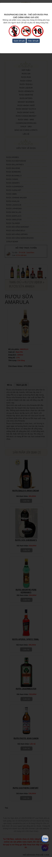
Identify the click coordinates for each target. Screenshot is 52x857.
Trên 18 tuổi (33, 41)
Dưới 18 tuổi (19, 41)
